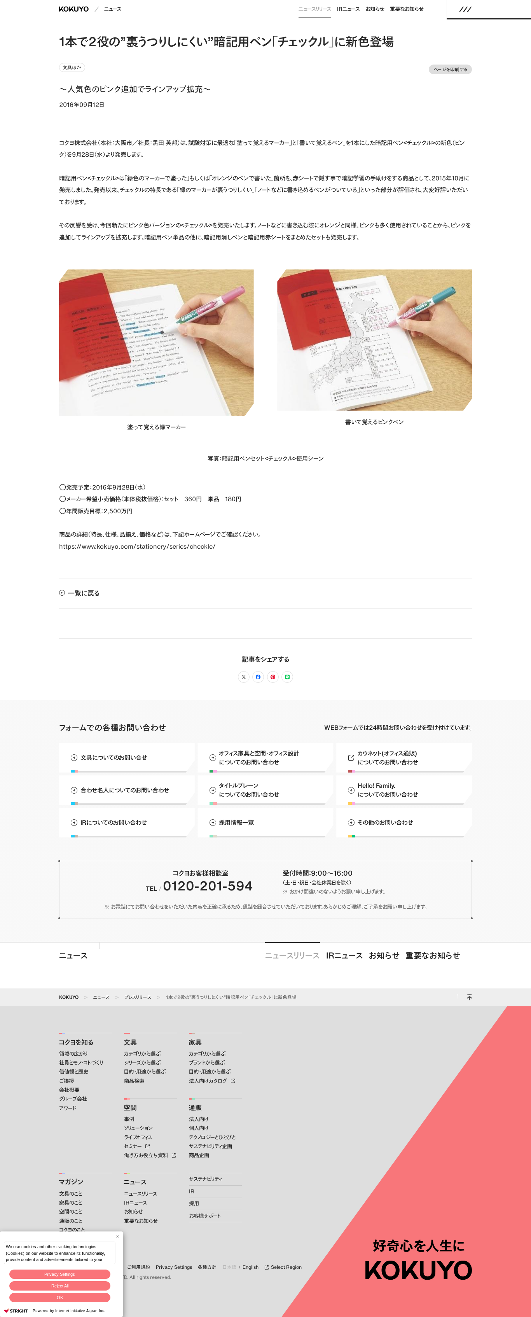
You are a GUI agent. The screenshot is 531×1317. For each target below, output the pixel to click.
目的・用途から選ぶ (145, 1072)
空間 (130, 1107)
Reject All (59, 1286)
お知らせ (374, 9)
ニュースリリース (315, 9)
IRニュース (348, 9)
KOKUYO (69, 996)
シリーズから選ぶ (142, 1063)
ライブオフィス (138, 1137)
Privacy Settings (59, 1274)
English (251, 1267)
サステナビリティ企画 (210, 1146)
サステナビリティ (205, 1179)
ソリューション (138, 1128)
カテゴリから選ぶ (142, 1054)
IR (191, 1191)
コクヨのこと (72, 1230)
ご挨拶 (66, 1081)
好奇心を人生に (419, 1245)
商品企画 (199, 1155)
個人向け (199, 1128)
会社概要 (69, 1090)
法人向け (199, 1119)
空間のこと (70, 1212)
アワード (67, 1108)
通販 (195, 1107)
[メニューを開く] (466, 9)
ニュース (112, 9)
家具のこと (70, 1203)
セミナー (133, 1146)
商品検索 (134, 1081)
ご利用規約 (138, 1267)
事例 (129, 1119)
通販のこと (70, 1221)
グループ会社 (73, 1099)
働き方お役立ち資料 (146, 1155)
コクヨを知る (76, 1042)
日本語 (229, 1267)
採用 (194, 1203)
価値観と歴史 (73, 1072)
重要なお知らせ (406, 9)
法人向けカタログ (209, 1081)
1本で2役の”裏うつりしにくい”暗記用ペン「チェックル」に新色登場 (231, 996)
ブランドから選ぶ (207, 1063)
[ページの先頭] (469, 997)
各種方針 (207, 1267)
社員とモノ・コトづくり (81, 1063)
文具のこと (70, 1194)
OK (60, 1297)
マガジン (71, 1182)
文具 (130, 1042)
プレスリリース (137, 996)
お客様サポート (205, 1216)
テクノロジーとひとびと (212, 1137)
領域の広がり (73, 1054)
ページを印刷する (450, 69)
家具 (195, 1042)
